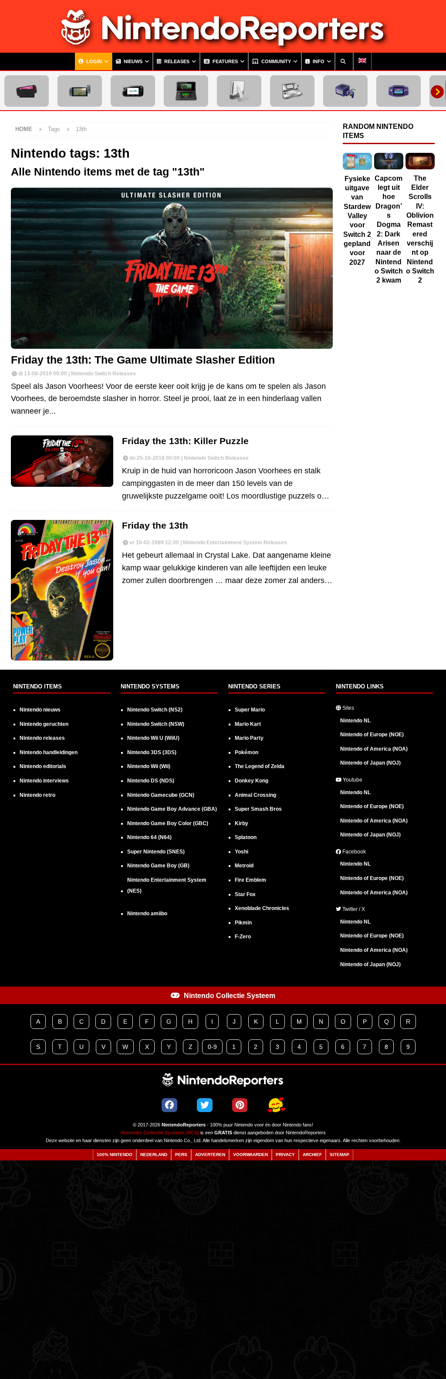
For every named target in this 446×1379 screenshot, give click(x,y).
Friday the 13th (155, 525)
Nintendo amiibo (147, 913)
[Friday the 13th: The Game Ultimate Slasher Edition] (172, 268)
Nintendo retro (37, 795)
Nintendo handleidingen (49, 752)
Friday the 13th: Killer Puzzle (185, 441)
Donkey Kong (251, 781)
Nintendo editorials (43, 766)
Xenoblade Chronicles (262, 908)
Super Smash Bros (258, 809)
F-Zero (243, 937)
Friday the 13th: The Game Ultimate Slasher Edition (143, 360)
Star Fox (245, 894)
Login (93, 61)
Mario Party (249, 738)
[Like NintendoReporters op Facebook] (169, 1105)
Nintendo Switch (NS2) (154, 710)
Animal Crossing (255, 795)
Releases (176, 61)
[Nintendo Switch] (79, 91)
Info (317, 61)
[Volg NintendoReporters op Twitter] (205, 1105)
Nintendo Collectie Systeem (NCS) (160, 1132)
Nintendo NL (355, 721)
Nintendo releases (42, 738)
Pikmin (243, 923)
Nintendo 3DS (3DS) (151, 752)
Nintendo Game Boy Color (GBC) (167, 823)
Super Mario (250, 710)
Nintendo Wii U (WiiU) (153, 738)
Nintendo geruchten (44, 724)
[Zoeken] (344, 61)
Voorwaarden (250, 1154)
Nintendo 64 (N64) (149, 837)
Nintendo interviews (44, 781)
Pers (181, 1154)
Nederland (153, 1154)
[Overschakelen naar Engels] (362, 61)
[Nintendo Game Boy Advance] (398, 91)
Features (224, 61)
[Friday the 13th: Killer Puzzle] (62, 461)
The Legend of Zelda (259, 766)
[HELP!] (275, 1105)
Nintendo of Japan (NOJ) (370, 763)
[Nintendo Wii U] (132, 91)
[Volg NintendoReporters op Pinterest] (239, 1105)
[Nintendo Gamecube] (345, 91)
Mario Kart (248, 724)
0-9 (212, 1046)
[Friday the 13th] (62, 590)
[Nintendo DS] (292, 91)
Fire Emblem (250, 880)
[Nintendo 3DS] (186, 91)
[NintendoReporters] (223, 46)
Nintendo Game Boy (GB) (158, 866)
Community (275, 61)
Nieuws (132, 61)
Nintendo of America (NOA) (374, 749)
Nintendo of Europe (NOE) (372, 735)
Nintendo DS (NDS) (150, 781)
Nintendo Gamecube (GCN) (160, 795)
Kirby (241, 823)
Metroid (244, 866)
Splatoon (246, 837)
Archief (312, 1154)
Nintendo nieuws (40, 710)
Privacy (285, 1154)
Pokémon (246, 752)
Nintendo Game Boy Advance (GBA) (172, 809)
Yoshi (241, 852)
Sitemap (339, 1154)
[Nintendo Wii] (239, 91)
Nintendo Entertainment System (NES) (166, 885)
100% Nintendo (114, 1154)
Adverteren (210, 1154)
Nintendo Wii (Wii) (148, 766)
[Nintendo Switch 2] (26, 91)
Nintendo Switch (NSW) (155, 724)
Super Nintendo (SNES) (156, 852)
